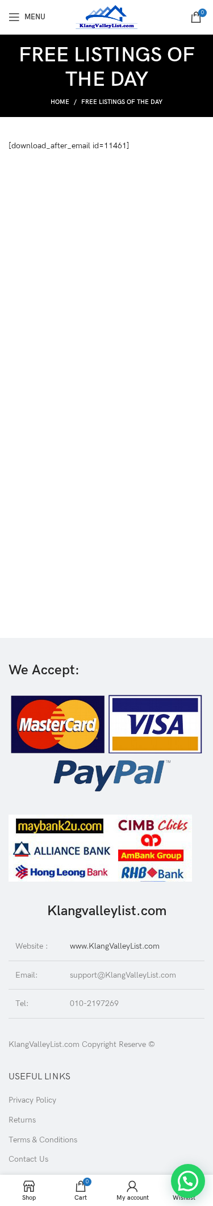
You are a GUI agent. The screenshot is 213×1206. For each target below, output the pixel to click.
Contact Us (28, 1159)
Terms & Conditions (43, 1140)
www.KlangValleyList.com (115, 946)
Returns (22, 1120)
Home (60, 102)
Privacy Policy (32, 1100)
